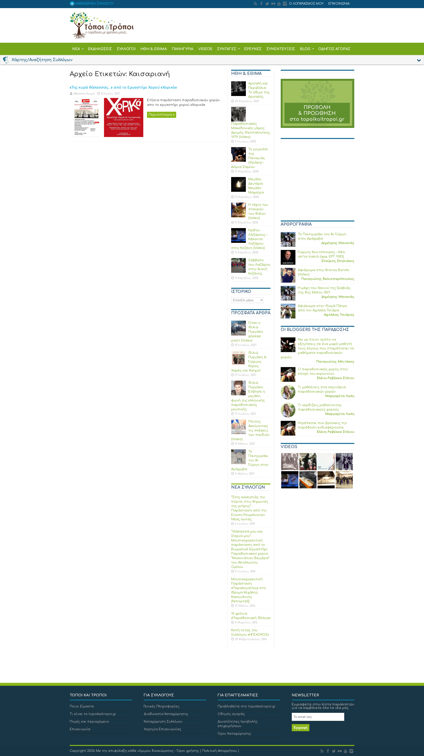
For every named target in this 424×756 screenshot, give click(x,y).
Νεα (76, 49)
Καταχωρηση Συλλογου (94, 3)
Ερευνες (253, 49)
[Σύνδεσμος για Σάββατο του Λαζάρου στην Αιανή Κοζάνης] (238, 272)
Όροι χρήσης (188, 751)
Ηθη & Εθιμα (153, 49)
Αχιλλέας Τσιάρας (339, 314)
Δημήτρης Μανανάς (337, 243)
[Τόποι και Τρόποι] (101, 35)
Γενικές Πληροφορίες (161, 706)
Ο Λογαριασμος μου (306, 3)
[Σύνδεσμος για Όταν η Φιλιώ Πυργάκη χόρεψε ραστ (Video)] (238, 334)
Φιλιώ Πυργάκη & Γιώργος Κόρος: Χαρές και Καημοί (248, 361)
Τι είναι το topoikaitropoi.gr (93, 714)
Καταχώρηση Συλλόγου (163, 721)
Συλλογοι (126, 49)
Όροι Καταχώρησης (234, 733)
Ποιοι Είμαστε (82, 706)
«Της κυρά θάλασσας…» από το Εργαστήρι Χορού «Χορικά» (123, 87)
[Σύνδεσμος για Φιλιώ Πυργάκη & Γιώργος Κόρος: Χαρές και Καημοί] (238, 364)
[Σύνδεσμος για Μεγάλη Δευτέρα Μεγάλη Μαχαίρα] (238, 190)
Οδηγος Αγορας (334, 49)
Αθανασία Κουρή (83, 93)
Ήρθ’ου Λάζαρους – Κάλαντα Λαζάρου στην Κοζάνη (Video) (249, 239)
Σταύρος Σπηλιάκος (337, 261)
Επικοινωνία (80, 729)
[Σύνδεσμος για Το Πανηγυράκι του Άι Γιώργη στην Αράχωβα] (238, 463)
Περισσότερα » (161, 114)
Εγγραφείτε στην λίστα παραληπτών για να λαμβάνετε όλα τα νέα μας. (323, 706)
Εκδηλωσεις (100, 49)
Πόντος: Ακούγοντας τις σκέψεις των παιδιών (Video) (250, 430)
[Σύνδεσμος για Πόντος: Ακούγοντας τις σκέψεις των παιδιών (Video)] (238, 433)
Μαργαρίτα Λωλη (339, 396)
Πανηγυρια (182, 49)
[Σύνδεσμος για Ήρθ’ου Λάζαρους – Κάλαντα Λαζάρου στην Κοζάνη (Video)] (238, 242)
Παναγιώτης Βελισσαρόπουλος (327, 279)
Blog (305, 49)
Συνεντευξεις (280, 49)
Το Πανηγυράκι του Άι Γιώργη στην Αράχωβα (249, 460)
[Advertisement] (317, 183)
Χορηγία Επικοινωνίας (162, 729)
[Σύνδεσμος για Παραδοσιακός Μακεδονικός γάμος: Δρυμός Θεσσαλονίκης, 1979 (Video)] (238, 120)
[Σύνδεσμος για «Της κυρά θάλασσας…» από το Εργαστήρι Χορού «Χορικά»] (106, 136)
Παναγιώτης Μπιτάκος (335, 361)
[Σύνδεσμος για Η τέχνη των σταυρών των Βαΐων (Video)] (238, 216)
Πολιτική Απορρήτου (219, 751)
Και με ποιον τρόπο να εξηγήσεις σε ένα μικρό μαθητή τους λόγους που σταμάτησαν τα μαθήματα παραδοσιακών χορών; (317, 348)
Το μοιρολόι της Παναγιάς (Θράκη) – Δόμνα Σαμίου (249, 158)
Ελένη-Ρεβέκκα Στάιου (335, 378)
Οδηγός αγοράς (231, 714)
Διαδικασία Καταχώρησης (166, 714)
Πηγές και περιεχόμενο (89, 721)
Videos (205, 49)
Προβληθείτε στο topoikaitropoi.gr (247, 706)
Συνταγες (226, 49)
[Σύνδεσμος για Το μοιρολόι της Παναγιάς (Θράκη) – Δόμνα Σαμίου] (238, 161)
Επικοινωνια (338, 3)
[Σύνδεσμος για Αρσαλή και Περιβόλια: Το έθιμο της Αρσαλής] (238, 95)
